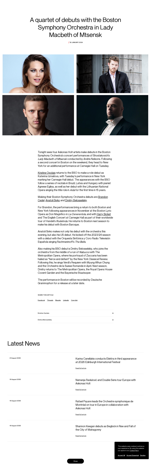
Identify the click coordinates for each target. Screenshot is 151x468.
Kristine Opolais (46, 172)
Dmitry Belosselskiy (76, 200)
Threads (50, 300)
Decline (142, 455)
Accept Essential (133, 455)
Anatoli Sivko (53, 200)
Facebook (41, 300)
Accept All (121, 455)
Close (75, 461)
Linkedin (66, 300)
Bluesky (58, 300)
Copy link (74, 300)
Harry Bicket (104, 214)
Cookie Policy (134, 450)
